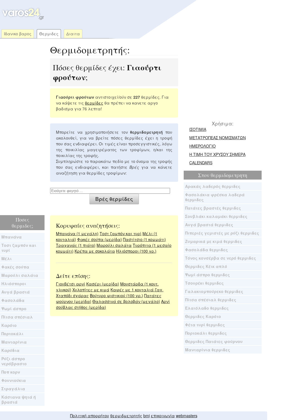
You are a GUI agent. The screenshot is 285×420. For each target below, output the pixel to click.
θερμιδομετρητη (229, 175)
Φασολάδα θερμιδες (206, 249)
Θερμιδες (48, 33)
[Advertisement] (151, 13)
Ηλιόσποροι (13, 283)
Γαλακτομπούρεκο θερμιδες (214, 291)
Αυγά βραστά (15, 292)
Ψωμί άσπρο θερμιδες (207, 274)
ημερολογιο (202, 146)
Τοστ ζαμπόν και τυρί (18, 247)
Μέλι (6, 258)
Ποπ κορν (10, 372)
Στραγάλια (13, 388)
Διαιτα (73, 33)
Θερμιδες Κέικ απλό (206, 266)
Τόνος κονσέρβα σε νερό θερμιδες (220, 258)
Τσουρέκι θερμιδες (204, 283)
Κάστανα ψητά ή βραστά (18, 399)
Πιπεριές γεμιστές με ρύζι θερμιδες (222, 233)
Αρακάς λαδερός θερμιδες (212, 186)
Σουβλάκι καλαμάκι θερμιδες (216, 216)
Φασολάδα (12, 300)
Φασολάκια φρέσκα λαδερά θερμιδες (215, 197)
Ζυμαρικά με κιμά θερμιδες (213, 241)
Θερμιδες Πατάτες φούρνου (214, 341)
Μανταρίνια (14, 342)
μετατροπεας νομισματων (217, 137)
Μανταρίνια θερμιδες (207, 349)
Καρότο (9, 325)
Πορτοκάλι (12, 333)
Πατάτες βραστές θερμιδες (213, 208)
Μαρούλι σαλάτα (19, 275)
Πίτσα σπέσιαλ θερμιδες (210, 299)
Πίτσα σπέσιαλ (17, 317)
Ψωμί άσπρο (13, 308)
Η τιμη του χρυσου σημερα (217, 154)
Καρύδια (10, 350)
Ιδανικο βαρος (17, 33)
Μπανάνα (11, 237)
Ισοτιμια (197, 129)
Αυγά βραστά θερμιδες (209, 224)
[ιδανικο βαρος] (22, 18)
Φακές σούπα (15, 267)
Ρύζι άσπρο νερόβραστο (14, 361)
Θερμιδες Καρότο (203, 316)
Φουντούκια (13, 380)
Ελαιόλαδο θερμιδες (207, 308)
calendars (200, 162)
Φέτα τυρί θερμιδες (205, 324)
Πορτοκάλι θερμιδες (206, 333)
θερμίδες (94, 103)
